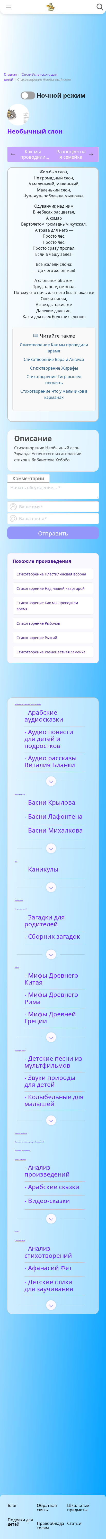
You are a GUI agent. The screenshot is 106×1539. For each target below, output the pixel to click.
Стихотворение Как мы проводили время (54, 348)
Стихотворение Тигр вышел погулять (53, 380)
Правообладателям (50, 1526)
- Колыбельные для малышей (54, 1100)
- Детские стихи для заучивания (48, 1285)
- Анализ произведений (47, 1171)
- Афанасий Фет (48, 1268)
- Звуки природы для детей (49, 1081)
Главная (10, 74)
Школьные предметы (78, 1508)
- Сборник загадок (52, 936)
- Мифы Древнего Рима (51, 998)
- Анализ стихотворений (48, 1252)
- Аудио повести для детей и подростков (48, 739)
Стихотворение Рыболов (38, 623)
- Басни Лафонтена (53, 817)
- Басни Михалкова (53, 830)
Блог (12, 1505)
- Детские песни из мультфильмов (53, 1062)
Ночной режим (61, 95)
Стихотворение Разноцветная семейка (50, 652)
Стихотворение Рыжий (36, 637)
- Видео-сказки (47, 1201)
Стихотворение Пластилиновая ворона (51, 574)
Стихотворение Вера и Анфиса (54, 359)
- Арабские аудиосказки (43, 716)
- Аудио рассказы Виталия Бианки (50, 761)
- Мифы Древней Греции (50, 1017)
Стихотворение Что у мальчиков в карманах (53, 394)
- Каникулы (41, 869)
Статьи (74, 1523)
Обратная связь (47, 1508)
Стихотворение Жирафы (54, 368)
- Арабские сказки (52, 1187)
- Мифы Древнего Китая (51, 979)
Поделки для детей (20, 1522)
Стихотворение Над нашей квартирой (50, 588)
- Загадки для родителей (44, 921)
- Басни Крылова (49, 802)
